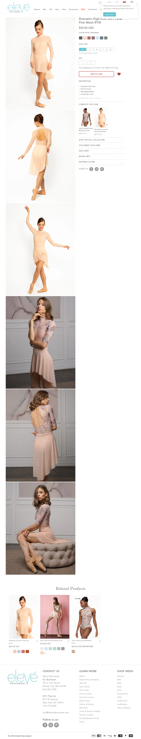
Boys (119, 687)
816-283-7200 (49, 690)
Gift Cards (84, 690)
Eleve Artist (84, 701)
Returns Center (86, 715)
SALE (119, 697)
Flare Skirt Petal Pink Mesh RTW (51, 640)
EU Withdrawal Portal (89, 718)
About (82, 676)
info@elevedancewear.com (56, 713)
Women (120, 676)
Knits (119, 690)
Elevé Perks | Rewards (89, 680)
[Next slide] (133, 625)
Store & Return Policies (89, 711)
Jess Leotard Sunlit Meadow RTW (82, 642)
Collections (122, 701)
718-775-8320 (49, 706)
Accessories (122, 694)
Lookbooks (122, 704)
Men (119, 680)
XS (83, 49)
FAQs (81, 722)
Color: (89, 32)
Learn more (109, 14)
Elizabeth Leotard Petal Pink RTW (19, 642)
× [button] (136, 4)
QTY (80, 58)
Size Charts (84, 687)
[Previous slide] (7, 625)
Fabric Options (124, 708)
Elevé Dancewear (23, 735)
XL (111, 49)
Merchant (83, 708)
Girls (119, 683)
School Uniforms (86, 704)
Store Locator (85, 694)
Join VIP (83, 683)
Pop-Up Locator (86, 697)
